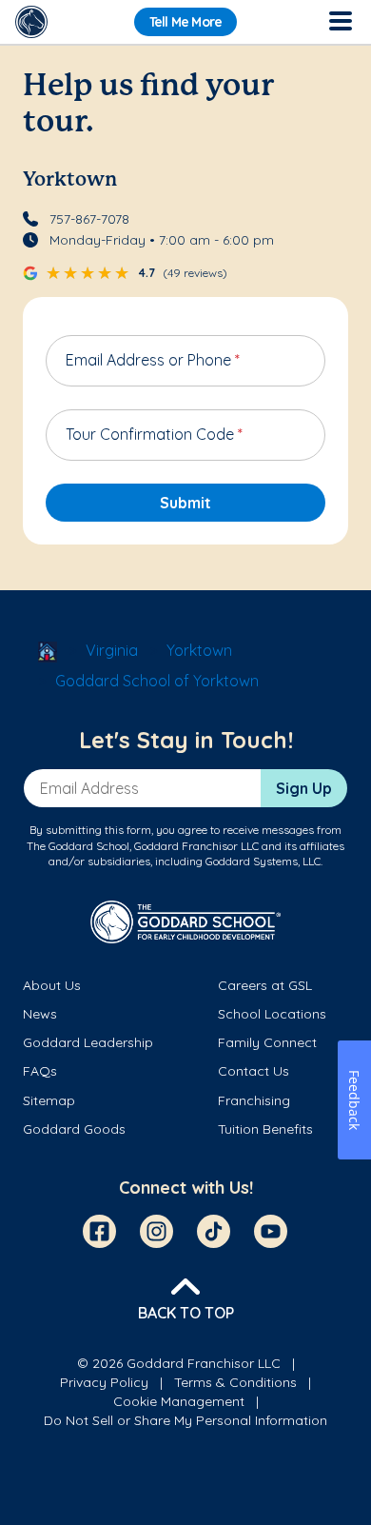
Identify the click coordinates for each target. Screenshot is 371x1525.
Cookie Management (178, 1401)
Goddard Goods (74, 1129)
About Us (52, 985)
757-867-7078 (89, 219)
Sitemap (49, 1100)
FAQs (40, 1070)
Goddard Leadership (88, 1042)
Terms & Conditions (235, 1382)
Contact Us (253, 1070)
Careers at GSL (265, 985)
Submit (185, 502)
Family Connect (267, 1042)
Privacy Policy (104, 1382)
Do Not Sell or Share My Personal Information (185, 1420)
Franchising (254, 1100)
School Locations (272, 1013)
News (40, 1013)
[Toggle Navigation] (339, 22)
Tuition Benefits (265, 1129)
